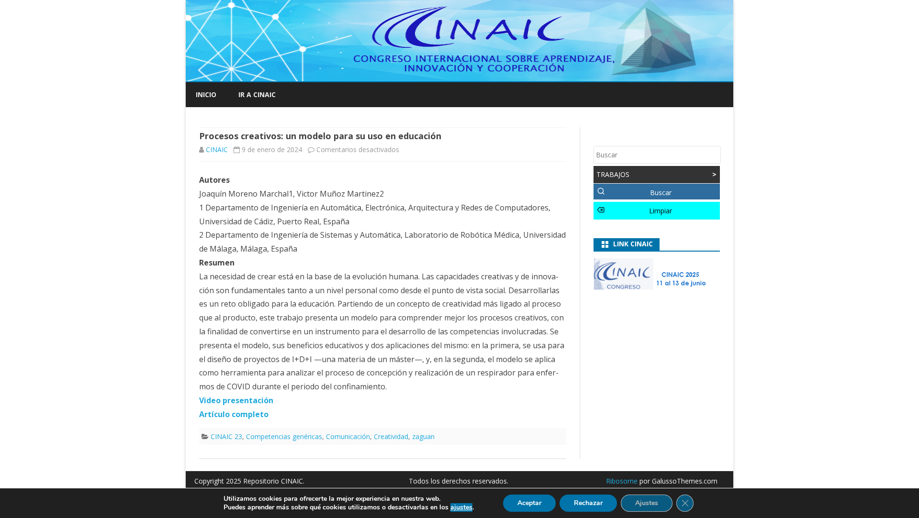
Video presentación (236, 400)
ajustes (461, 507)
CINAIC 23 (226, 436)
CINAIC (217, 149)
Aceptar (529, 502)
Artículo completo (234, 414)
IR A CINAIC (257, 94)
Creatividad (391, 436)
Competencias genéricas (284, 436)
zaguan (423, 436)
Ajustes (646, 502)
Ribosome (622, 480)
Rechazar (588, 502)
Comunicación (348, 436)
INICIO (206, 94)
